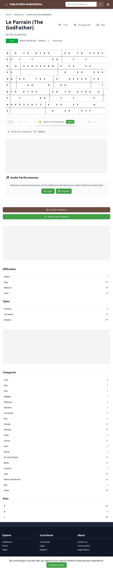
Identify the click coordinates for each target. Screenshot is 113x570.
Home (8, 14)
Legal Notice (83, 549)
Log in (70, 122)
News (4, 549)
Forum (5, 545)
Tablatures (19, 14)
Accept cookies (56, 565)
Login (49, 191)
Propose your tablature (58, 216)
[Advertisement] (56, 156)
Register (65, 191)
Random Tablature (58, 209)
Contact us (82, 542)
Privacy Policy (84, 545)
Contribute (45, 542)
